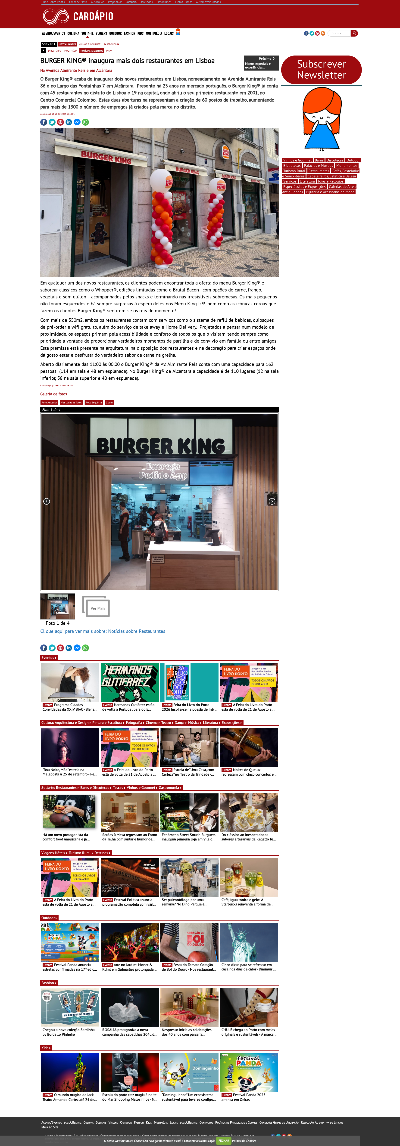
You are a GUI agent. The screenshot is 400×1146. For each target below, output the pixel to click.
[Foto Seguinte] (231, 501)
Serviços (290, 181)
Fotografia (134, 722)
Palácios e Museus (318, 165)
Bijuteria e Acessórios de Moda (330, 191)
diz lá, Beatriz (72, 1122)
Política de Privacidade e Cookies (236, 1122)
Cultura (89, 1122)
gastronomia (111, 44)
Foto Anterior (49, 402)
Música (193, 722)
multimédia (70, 50)
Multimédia (161, 1122)
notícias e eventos (92, 50)
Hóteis (60, 852)
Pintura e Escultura (107, 722)
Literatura (210, 722)
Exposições (231, 722)
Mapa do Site (49, 1127)
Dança (179, 722)
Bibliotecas (292, 165)
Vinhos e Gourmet (141, 787)
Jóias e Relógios (331, 181)
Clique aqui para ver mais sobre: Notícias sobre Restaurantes (102, 631)
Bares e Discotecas (94, 787)
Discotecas (335, 160)
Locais (174, 1122)
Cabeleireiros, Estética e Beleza (332, 176)
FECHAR (224, 1141)
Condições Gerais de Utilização (279, 1122)
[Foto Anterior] (88, 501)
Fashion (129, 33)
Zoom (109, 402)
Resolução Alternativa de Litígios (322, 1122)
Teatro (166, 722)
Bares (319, 160)
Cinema (152, 722)
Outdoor (115, 33)
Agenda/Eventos (53, 33)
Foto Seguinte (94, 402)
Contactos (206, 1122)
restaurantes (67, 44)
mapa (109, 50)
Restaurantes (66, 787)
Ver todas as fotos (71, 402)
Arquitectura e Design (72, 722)
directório (54, 50)
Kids (141, 33)
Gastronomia (169, 787)
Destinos (101, 852)
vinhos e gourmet (89, 44)
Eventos (47, 657)
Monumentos (346, 165)
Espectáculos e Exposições (304, 186)
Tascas (118, 787)
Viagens (113, 1122)
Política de (244, 1141)
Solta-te (101, 1122)
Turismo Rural (80, 852)
